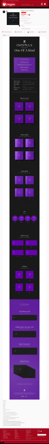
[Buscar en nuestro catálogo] (33, 4)
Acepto (2, 442)
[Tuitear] (22, 25)
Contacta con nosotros (5, 438)
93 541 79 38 (28, 434)
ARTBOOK (16, 431)
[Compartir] (21, 25)
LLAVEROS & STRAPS (17, 436)
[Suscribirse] (45, 434)
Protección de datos (5, 436)
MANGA (16, 437)
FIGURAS (16, 432)
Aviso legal (4, 432)
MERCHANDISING (17, 438)
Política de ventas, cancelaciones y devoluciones (7, 435)
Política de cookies (5, 437)
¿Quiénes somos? (5, 431)
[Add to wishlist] (32, 23)
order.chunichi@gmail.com (29, 435)
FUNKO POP (16, 435)
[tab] (8, 35)
